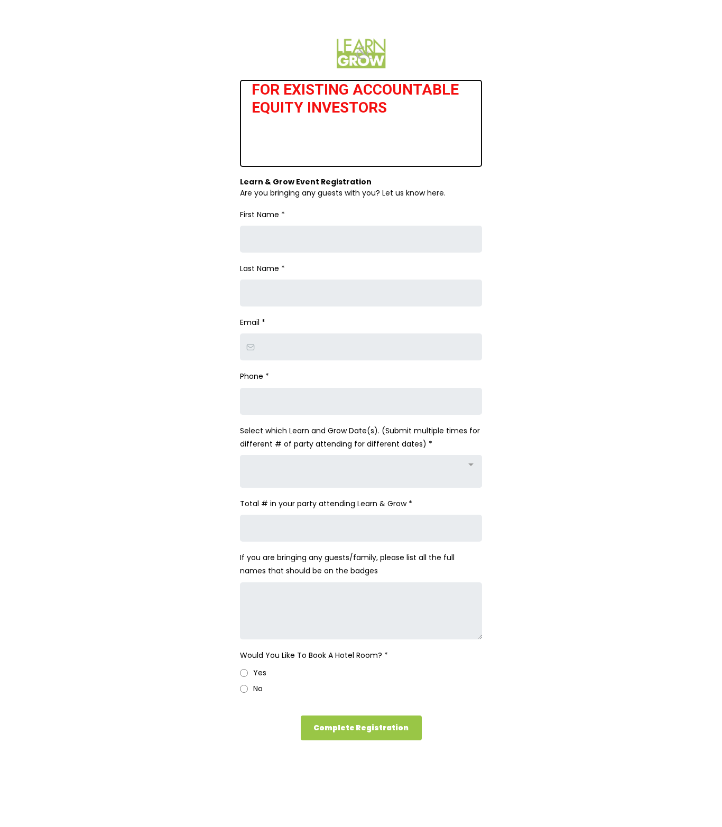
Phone (254, 376)
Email (252, 322)
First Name (262, 214)
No (258, 688)
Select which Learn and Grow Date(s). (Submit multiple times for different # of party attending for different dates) (360, 437)
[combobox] (361, 471)
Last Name (262, 268)
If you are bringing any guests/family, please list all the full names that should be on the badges (347, 564)
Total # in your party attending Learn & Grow (326, 503)
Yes (259, 672)
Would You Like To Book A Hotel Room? (314, 655)
